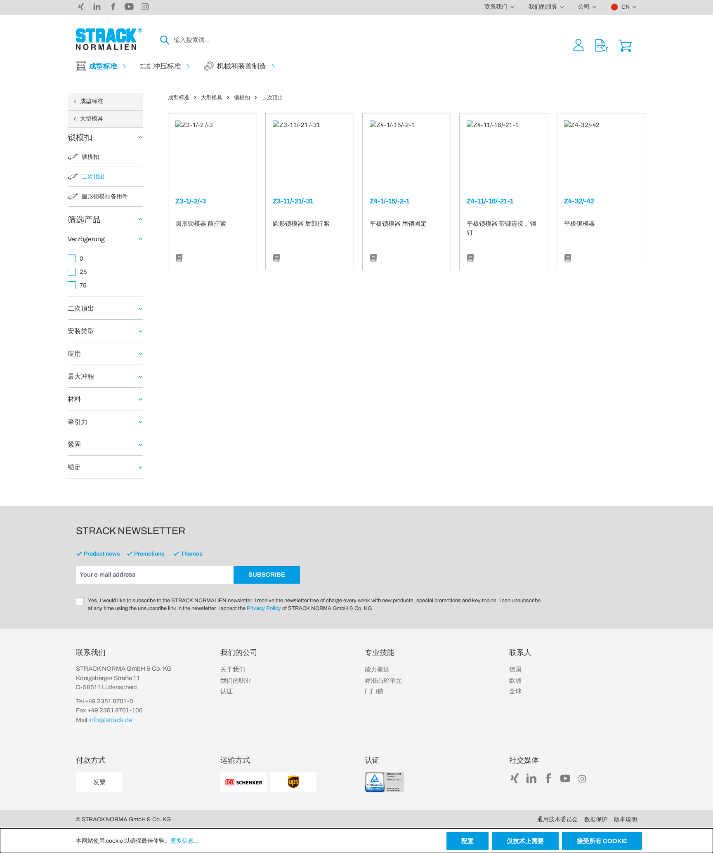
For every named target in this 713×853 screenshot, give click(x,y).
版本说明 (625, 819)
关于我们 (232, 669)
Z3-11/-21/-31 (293, 201)
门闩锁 (374, 691)
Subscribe (266, 574)
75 (83, 285)
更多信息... (184, 841)
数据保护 (595, 819)
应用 (74, 353)
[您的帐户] (578, 44)
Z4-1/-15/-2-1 (389, 201)
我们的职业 (235, 680)
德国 (515, 669)
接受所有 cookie (602, 841)
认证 (226, 691)
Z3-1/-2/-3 (190, 201)
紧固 (74, 444)
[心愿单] (601, 44)
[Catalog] (179, 258)
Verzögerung (86, 239)
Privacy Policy (264, 608)
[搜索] (165, 40)
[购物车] (625, 44)
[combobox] (361, 40)
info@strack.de (110, 719)
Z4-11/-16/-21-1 (490, 201)
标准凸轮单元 (383, 680)
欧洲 (515, 680)
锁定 (74, 467)
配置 (467, 841)
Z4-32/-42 (579, 201)
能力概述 (377, 669)
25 (83, 272)
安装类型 (81, 331)
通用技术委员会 (557, 819)
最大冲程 (81, 376)
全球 (515, 691)
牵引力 (77, 421)
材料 (74, 399)
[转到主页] (109, 39)
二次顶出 (81, 308)
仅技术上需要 (525, 841)
